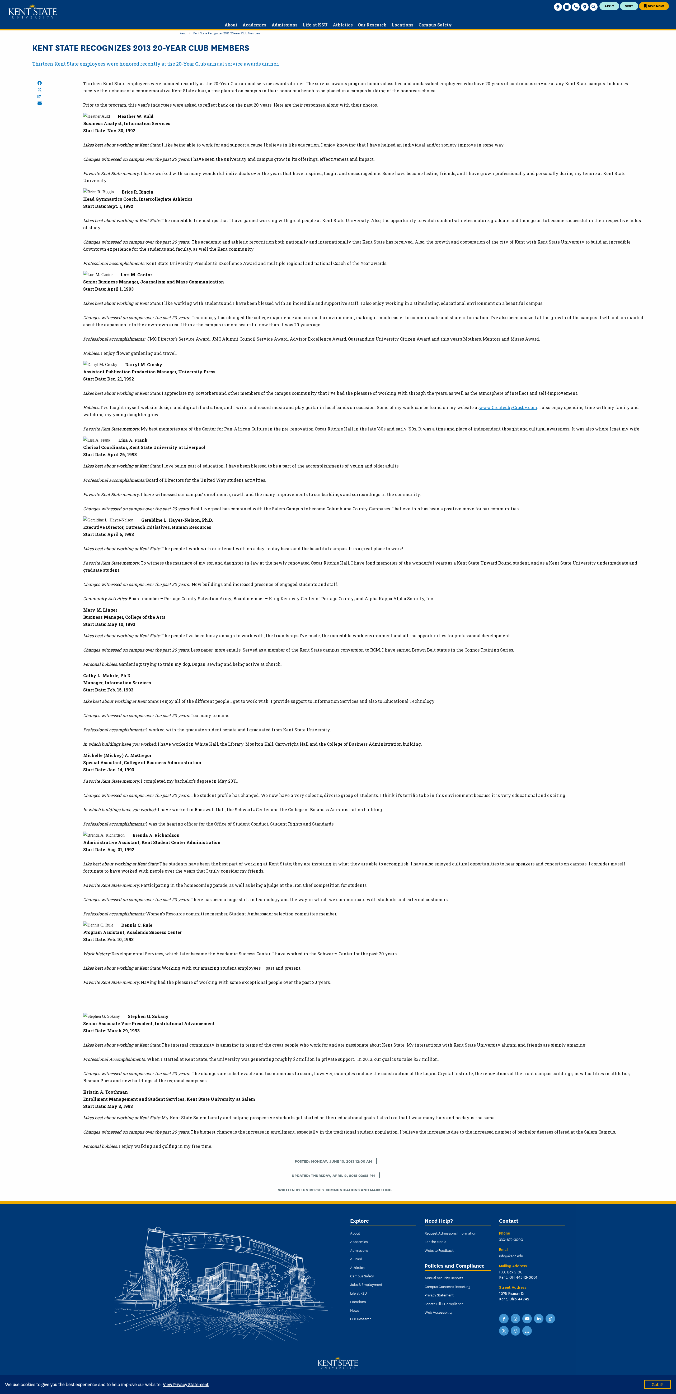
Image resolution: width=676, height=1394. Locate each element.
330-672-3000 (511, 1239)
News (354, 1310)
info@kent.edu (511, 1256)
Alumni (356, 1259)
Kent (183, 32)
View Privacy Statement (186, 1384)
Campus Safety (362, 1276)
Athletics (357, 1267)
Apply (609, 5)
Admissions (359, 1250)
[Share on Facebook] (39, 83)
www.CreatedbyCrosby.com (508, 407)
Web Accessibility (439, 1312)
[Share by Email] (39, 103)
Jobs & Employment (366, 1284)
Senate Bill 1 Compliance (444, 1303)
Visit (629, 5)
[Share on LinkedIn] (39, 96)
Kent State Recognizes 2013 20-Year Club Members (226, 32)
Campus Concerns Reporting (447, 1286)
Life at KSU (358, 1293)
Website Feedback (439, 1250)
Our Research (361, 1319)
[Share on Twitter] (39, 90)
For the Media (435, 1241)
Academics (359, 1241)
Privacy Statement (439, 1295)
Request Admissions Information (450, 1233)
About (355, 1233)
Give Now (655, 5)
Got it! (657, 1384)
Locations (358, 1301)
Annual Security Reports (444, 1278)
